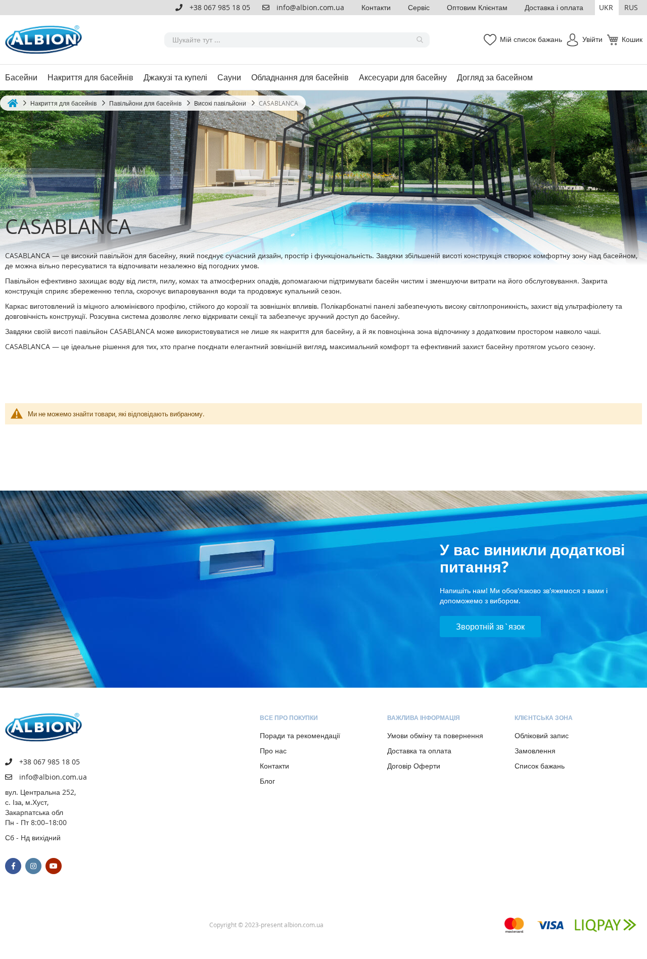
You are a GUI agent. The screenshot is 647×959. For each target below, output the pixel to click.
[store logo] (45, 39)
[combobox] (297, 39)
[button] (607, 7)
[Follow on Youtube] (53, 866)
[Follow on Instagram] (33, 866)
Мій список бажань (531, 39)
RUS (631, 7)
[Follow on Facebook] (13, 866)
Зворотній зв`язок (490, 626)
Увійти (592, 39)
